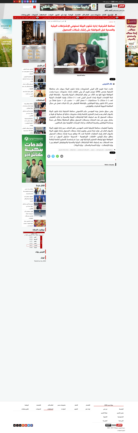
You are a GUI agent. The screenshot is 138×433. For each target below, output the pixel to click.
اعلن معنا (121, 420)
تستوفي (92, 149)
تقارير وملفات (25, 14)
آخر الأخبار (41, 65)
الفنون (57, 14)
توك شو (64, 14)
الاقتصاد (77, 14)
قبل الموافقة (72, 149)
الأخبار (104, 14)
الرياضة (70, 14)
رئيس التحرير (120, 413)
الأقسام (88, 405)
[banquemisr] (34, 54)
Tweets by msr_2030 (40, 261)
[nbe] (69, 7)
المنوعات (35, 14)
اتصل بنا (105, 420)
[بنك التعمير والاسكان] (34, 158)
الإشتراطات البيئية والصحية (83, 149)
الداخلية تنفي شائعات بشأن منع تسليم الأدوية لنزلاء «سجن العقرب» (31, 18)
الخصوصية (120, 417)
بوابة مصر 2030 (108, 405)
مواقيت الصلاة (39, 229)
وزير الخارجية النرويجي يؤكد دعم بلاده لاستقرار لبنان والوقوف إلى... (111, 18)
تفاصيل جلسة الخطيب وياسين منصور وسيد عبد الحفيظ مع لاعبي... (72, 18)
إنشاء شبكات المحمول (63, 149)
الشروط (105, 417)
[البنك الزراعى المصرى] (6, 66)
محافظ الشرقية (108, 149)
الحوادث (50, 14)
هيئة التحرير (104, 413)
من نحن (105, 409)
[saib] (34, 33)
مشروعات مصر (96, 14)
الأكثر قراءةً (40, 185)
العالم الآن (85, 14)
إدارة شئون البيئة (99, 149)
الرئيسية (110, 14)
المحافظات (42, 14)
